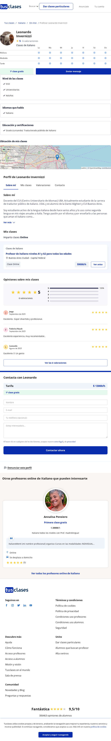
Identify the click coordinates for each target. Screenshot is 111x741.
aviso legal (58, 442)
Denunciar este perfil (20, 467)
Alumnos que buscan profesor (72, 647)
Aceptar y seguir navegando (55, 734)
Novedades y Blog (15, 690)
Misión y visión (13, 664)
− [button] (8, 149)
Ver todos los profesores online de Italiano (55, 573)
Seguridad (61, 627)
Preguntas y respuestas (18, 695)
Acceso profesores (15, 653)
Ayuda (8, 642)
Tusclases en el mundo (17, 670)
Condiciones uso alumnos (70, 622)
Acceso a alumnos (15, 659)
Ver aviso (98, 264)
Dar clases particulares (56, 6)
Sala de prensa (13, 675)
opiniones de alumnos (60, 715)
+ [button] (4, 149)
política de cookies (98, 726)
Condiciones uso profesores (71, 616)
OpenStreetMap (95, 168)
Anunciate (84, 6)
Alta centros (62, 653)
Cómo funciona (13, 647)
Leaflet (83, 168)
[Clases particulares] (10, 10)
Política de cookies (66, 605)
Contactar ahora (55, 450)
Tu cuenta (99, 6)
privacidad (71, 442)
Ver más (7, 222)
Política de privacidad (67, 611)
